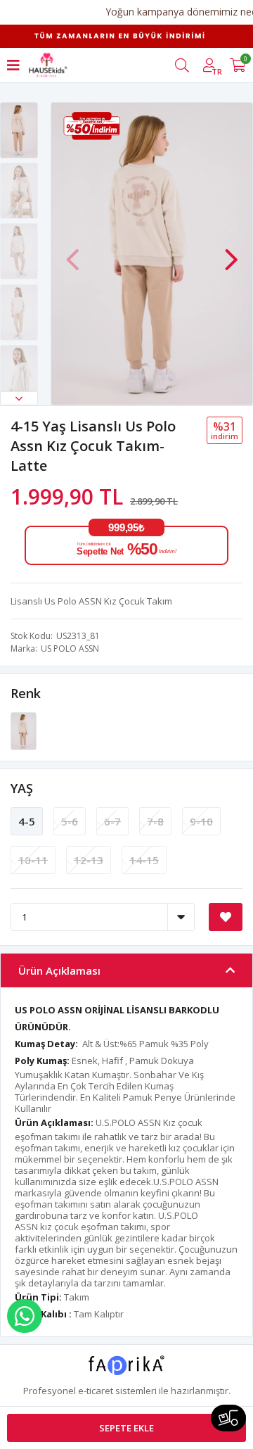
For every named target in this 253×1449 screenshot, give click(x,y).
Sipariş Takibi (228, 1418)
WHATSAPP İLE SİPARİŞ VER (24, 1316)
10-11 (33, 860)
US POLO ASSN (70, 648)
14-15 (144, 860)
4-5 (26, 821)
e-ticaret (95, 1390)
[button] (19, 398)
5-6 (69, 821)
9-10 (201, 821)
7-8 (155, 821)
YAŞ (22, 788)
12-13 (88, 860)
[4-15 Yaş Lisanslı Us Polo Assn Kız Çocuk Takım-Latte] (23, 730)
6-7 (112, 821)
